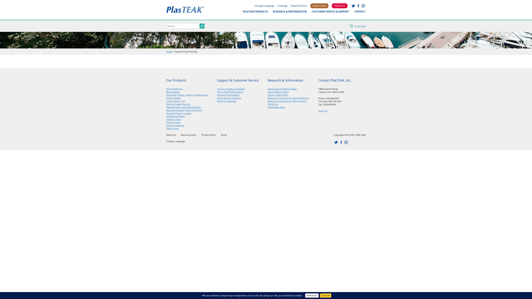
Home (169, 51)
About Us (171, 134)
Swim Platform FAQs (278, 92)
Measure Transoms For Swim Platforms (288, 98)
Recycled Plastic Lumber (178, 113)
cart (351, 26)
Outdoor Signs (173, 119)
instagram (363, 5)
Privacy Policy (208, 134)
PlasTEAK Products (255, 11)
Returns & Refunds (226, 101)
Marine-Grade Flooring (178, 104)
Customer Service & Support (330, 11)
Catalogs (282, 5)
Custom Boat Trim (175, 101)
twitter (353, 5)
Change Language (264, 5)
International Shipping (229, 98)
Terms (223, 134)
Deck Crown (319, 5)
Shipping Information (228, 95)
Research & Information (290, 11)
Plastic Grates (173, 122)
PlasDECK (339, 5)
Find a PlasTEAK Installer (230, 92)
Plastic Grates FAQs (278, 95)
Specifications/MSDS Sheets (282, 89)
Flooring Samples (175, 125)
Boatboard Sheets (175, 116)
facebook (358, 5)
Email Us (323, 110)
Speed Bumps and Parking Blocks (183, 107)
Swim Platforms (174, 89)
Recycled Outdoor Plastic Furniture (184, 110)
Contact (360, 11)
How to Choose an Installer (231, 89)
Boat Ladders (173, 92)
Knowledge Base (276, 107)
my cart (361, 26)
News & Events (299, 5)
